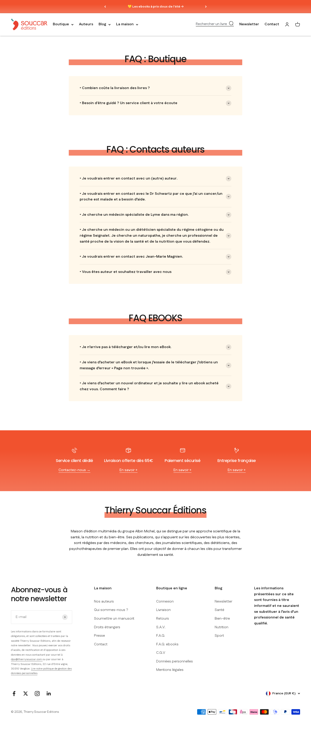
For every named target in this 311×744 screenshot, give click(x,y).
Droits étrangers (107, 627)
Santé (219, 610)
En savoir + (129, 470)
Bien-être (222, 618)
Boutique (61, 24)
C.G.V (160, 652)
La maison (125, 24)
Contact (272, 24)
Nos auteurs (104, 601)
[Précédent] (105, 6)
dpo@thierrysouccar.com (27, 659)
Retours (162, 618)
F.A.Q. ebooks (167, 644)
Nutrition (221, 627)
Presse (99, 635)
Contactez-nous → (74, 470)
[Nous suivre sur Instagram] (37, 693)
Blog (102, 24)
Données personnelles (174, 661)
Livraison (163, 610)
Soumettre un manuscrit (114, 618)
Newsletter (249, 24)
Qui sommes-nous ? (111, 610)
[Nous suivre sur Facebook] (14, 693)
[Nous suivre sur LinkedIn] (49, 693)
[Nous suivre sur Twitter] (26, 693)
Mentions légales (170, 669)
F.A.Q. (160, 635)
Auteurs (86, 24)
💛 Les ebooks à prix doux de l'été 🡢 (156, 6)
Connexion (165, 601)
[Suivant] (206, 6)
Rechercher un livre (211, 24)
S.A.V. (161, 627)
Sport (219, 635)
